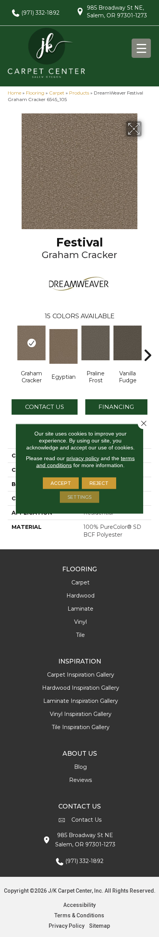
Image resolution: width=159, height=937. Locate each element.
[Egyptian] (63, 346)
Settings (79, 497)
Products (79, 93)
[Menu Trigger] (141, 48)
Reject (99, 483)
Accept (61, 483)
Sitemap (99, 926)
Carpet (56, 93)
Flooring (35, 93)
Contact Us (44, 406)
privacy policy (82, 458)
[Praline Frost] (96, 343)
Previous (11, 344)
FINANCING (116, 406)
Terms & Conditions (79, 915)
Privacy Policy (67, 926)
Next (147, 344)
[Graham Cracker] (31, 343)
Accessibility (79, 905)
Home (14, 93)
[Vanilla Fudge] (128, 343)
